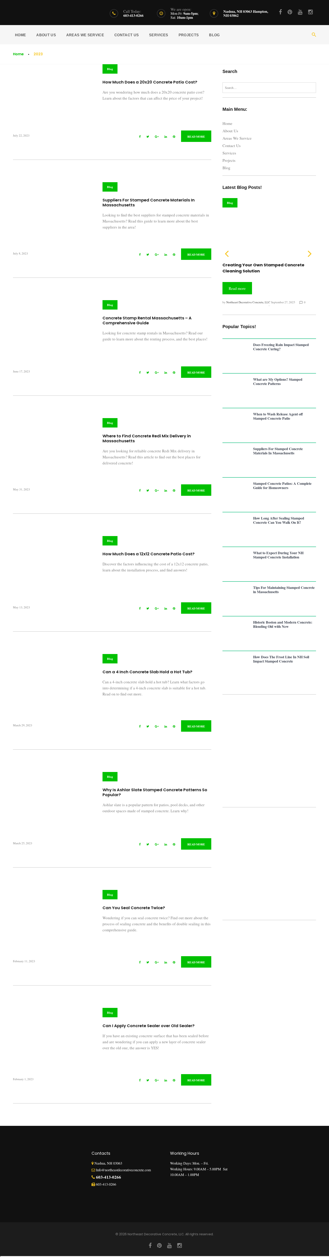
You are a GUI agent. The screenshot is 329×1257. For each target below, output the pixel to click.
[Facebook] (280, 12)
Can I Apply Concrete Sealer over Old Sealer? (148, 1025)
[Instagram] (310, 12)
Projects (189, 35)
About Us (46, 35)
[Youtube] (300, 12)
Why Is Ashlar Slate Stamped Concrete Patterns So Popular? (155, 792)
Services (158, 35)
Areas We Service (85, 35)
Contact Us (126, 35)
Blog (214, 35)
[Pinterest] (290, 12)
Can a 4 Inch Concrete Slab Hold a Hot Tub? (147, 672)
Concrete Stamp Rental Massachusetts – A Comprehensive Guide (147, 320)
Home (20, 35)
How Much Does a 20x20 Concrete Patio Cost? (150, 82)
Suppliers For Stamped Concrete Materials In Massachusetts (149, 202)
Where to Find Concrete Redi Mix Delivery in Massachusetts (147, 438)
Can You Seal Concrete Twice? (134, 908)
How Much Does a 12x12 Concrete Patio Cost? (148, 554)
